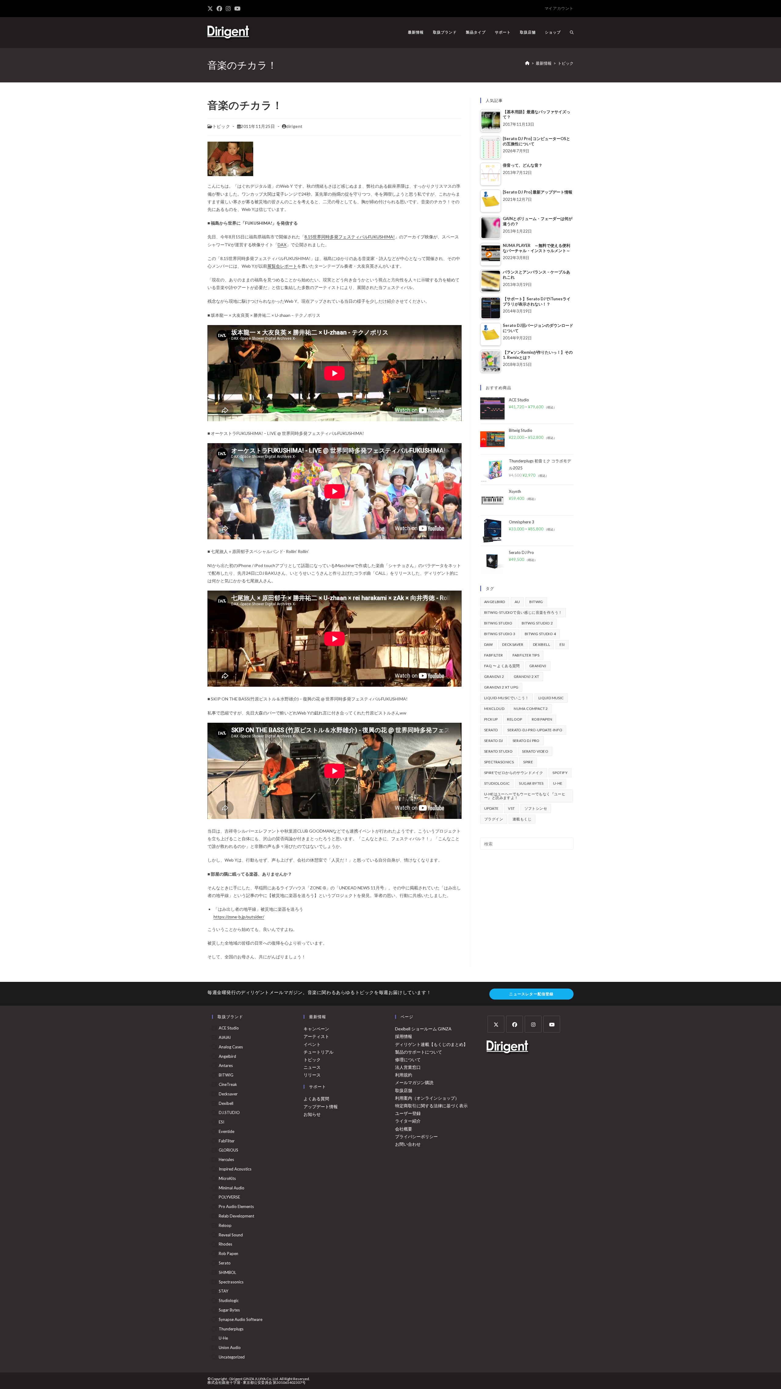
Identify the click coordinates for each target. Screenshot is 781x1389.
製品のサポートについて (418, 1051)
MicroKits (227, 1178)
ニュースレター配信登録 (531, 994)
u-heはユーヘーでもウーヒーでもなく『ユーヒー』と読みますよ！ (524, 796)
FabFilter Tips (526, 655)
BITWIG (536, 601)
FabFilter (493, 655)
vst (511, 808)
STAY (223, 1291)
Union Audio (230, 1347)
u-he (558, 783)
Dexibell (541, 644)
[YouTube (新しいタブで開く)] (237, 8)
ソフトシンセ (535, 808)
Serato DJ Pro (526, 740)
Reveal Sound (231, 1234)
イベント (312, 1044)
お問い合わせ (408, 1144)
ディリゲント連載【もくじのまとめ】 (431, 1044)
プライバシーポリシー (416, 1136)
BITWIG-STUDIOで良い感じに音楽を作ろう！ (523, 612)
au (517, 601)
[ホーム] (527, 63)
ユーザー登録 (408, 1113)
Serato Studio (498, 751)
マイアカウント (559, 8)
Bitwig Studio (498, 623)
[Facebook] (514, 1024)
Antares (226, 1065)
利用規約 (403, 1074)
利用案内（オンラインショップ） (427, 1098)
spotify (559, 772)
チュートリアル (318, 1051)
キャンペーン (316, 1028)
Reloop (514, 719)
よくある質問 (316, 1098)
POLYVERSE (229, 1197)
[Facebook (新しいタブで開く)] (219, 8)
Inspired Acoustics (235, 1169)
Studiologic (496, 783)
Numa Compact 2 (531, 708)
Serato (491, 730)
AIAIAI (225, 1037)
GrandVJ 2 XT (526, 676)
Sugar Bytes (531, 783)
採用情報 (403, 1036)
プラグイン (493, 819)
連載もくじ (522, 819)
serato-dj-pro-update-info (534, 730)
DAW (488, 644)
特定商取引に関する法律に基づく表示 (431, 1105)
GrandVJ (537, 666)
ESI (562, 644)
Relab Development (236, 1216)
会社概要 (403, 1128)
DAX (282, 244)
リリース (312, 1074)
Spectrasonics (499, 762)
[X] (496, 1024)
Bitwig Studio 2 (537, 623)
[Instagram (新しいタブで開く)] (228, 8)
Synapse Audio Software (240, 1319)
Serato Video (535, 751)
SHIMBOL (227, 1272)
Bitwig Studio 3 (499, 633)
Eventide (226, 1131)
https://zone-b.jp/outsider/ (239, 916)
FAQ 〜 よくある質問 (502, 666)
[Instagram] (533, 1024)
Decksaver (513, 644)
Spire (528, 762)
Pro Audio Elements (236, 1206)
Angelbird (494, 601)
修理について (408, 1059)
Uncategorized (232, 1357)
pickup (491, 719)
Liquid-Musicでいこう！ (506, 698)
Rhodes (225, 1244)
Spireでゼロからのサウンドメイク (513, 772)
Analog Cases (231, 1046)
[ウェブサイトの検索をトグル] (571, 32)
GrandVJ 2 (494, 676)
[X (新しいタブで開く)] (211, 8)
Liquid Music (551, 698)
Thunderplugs (231, 1328)
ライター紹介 (408, 1120)
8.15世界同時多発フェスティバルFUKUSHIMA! (349, 236)
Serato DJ (493, 740)
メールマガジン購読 (414, 1082)
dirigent (294, 126)
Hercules (226, 1159)
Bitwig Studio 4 (540, 633)
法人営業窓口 (408, 1067)
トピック (566, 63)
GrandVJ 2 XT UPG (501, 687)
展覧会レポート (282, 266)
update (491, 808)
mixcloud (494, 708)
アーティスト (316, 1036)
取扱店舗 (403, 1090)
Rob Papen (542, 719)
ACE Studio (229, 1027)
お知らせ (312, 1114)
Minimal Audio (231, 1187)
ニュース (312, 1067)
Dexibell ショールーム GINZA (423, 1028)
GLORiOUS (228, 1150)
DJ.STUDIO (229, 1112)
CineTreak (228, 1084)
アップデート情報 (321, 1106)
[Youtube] (551, 1024)
